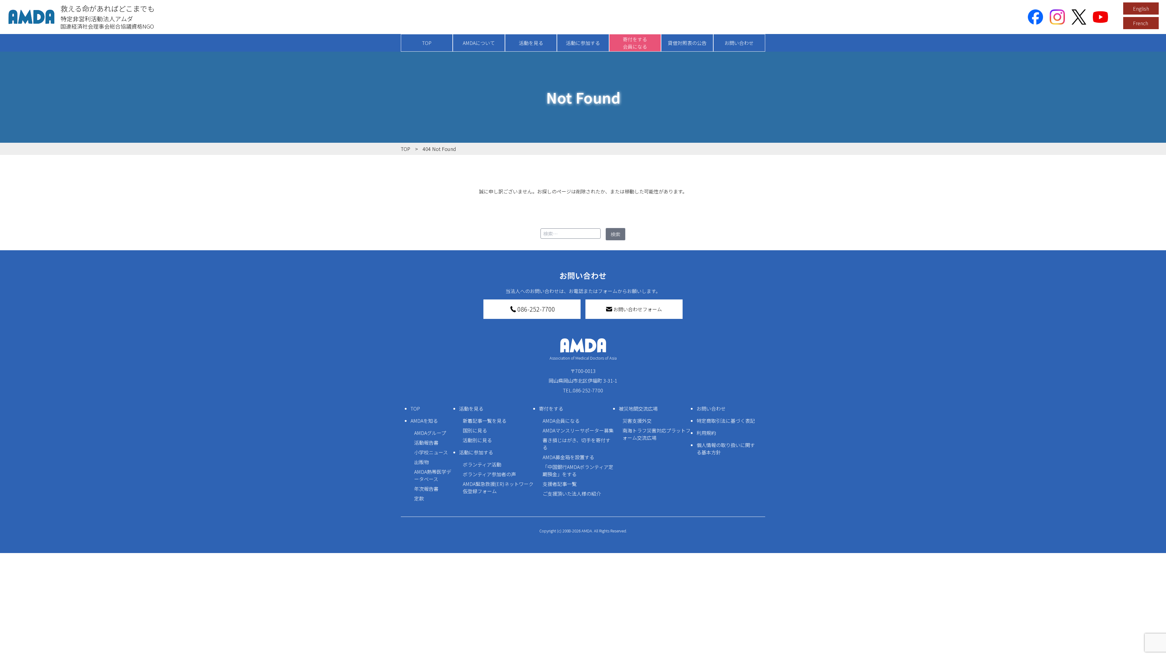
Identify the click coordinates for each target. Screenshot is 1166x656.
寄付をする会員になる (635, 43)
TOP (426, 42)
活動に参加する (583, 42)
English (1141, 8)
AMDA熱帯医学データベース (432, 475)
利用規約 (706, 432)
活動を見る (531, 42)
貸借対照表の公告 (687, 42)
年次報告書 (426, 488)
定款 (419, 498)
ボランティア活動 (482, 464)
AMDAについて (479, 42)
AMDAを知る (424, 420)
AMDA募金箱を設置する (568, 457)
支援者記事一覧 (560, 483)
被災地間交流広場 (638, 408)
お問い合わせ (739, 42)
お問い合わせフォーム (637, 309)
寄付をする (551, 408)
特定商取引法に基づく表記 (726, 420)
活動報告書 (426, 442)
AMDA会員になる (561, 420)
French (1140, 23)
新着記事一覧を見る (484, 420)
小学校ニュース (431, 452)
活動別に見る (477, 440)
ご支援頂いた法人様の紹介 (572, 493)
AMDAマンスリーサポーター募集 (578, 430)
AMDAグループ (430, 432)
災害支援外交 (637, 420)
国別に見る (475, 430)
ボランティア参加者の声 (489, 474)
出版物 (421, 462)
